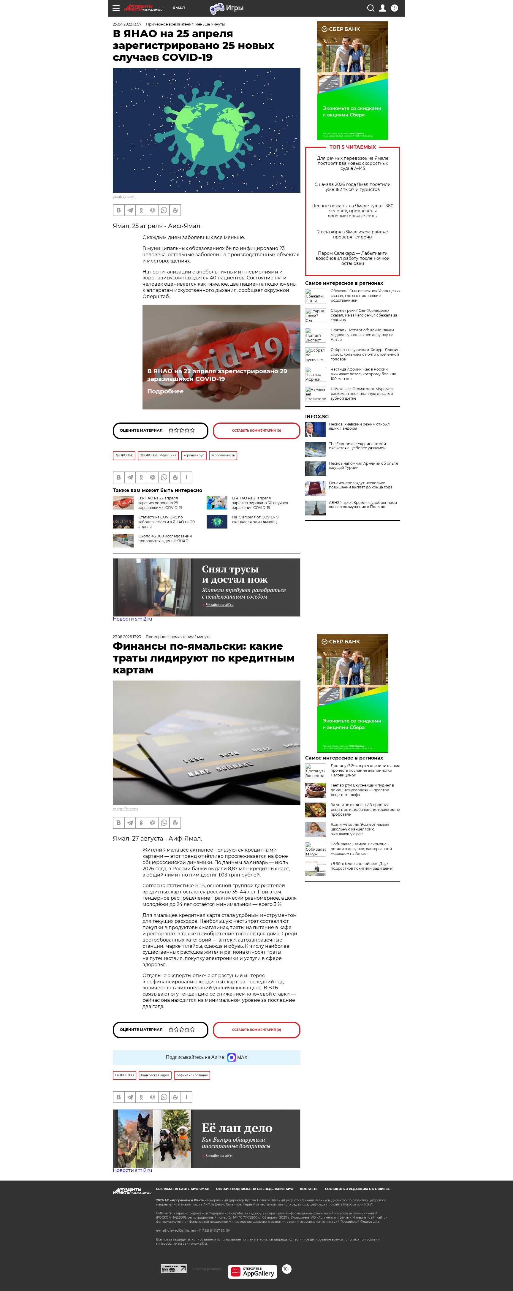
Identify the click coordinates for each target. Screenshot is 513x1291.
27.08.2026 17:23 (127, 637)
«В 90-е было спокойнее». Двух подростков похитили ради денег (362, 866)
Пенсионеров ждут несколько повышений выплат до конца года (360, 485)
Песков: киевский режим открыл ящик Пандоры (359, 426)
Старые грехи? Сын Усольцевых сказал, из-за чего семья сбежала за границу (364, 315)
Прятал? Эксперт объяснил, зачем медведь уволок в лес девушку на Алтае (362, 335)
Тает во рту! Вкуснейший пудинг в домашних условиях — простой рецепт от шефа (362, 790)
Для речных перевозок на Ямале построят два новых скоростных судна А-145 (353, 163)
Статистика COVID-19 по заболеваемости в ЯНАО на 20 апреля (166, 522)
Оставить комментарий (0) (256, 431)
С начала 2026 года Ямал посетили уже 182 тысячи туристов (353, 187)
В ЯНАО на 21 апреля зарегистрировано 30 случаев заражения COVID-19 (260, 503)
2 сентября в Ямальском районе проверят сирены (352, 235)
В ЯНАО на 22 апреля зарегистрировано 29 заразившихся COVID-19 (217, 375)
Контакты (309, 1189)
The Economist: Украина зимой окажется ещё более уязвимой (357, 446)
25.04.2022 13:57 (127, 24)
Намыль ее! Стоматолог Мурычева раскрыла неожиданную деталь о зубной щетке (363, 394)
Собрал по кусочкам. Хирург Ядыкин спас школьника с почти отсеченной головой (365, 354)
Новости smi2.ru (132, 619)
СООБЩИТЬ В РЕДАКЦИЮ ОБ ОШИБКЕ (357, 1189)
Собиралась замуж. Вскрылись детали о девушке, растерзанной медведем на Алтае (361, 849)
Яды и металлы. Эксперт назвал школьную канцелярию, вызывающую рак (360, 829)
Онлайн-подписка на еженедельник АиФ (254, 1189)
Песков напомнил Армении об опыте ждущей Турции (363, 465)
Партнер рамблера (207, 1269)
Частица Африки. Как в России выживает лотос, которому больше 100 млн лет (363, 374)
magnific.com (125, 809)
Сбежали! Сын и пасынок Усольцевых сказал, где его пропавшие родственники (365, 296)
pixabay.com (124, 196)
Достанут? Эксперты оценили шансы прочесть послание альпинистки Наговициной (365, 770)
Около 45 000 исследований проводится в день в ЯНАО (165, 538)
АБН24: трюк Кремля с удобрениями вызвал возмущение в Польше (363, 505)
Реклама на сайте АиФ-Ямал (182, 1189)
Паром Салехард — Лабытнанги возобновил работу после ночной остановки (353, 258)
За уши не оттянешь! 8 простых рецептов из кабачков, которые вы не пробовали (365, 810)
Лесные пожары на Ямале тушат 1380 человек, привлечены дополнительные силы (352, 211)
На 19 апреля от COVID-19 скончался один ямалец (255, 519)
